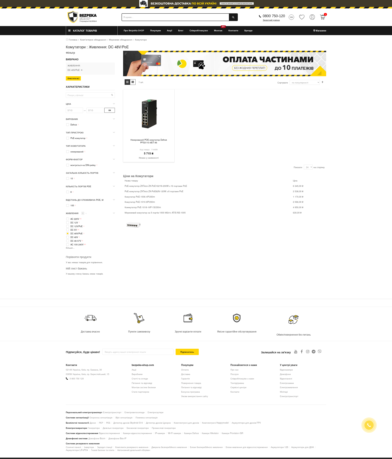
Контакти (234, 391)
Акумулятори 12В (279, 447)
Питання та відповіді (142, 382)
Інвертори (89, 447)
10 (71, 178)
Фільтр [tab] (70, 53)
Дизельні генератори (113, 427)
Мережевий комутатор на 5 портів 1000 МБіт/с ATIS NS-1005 (155, 212)
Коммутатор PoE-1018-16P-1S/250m (143, 207)
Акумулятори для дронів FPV (246, 422)
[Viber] (320, 351)
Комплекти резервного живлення (131, 447)
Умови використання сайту (194, 396)
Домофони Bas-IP (117, 438)
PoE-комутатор (77, 138)
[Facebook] (302, 351)
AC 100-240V (76, 244)
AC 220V (74, 218)
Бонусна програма (190, 391)
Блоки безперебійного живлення (206, 447)
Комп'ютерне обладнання (93, 39)
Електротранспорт (289, 396)
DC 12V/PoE (76, 226)
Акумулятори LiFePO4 (77, 449)
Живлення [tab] (76, 213)
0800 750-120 (274, 16)
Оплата (185, 369)
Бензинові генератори (138, 427)
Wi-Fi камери (174, 433)
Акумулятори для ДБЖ (302, 447)
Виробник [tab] (72, 119)
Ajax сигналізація (123, 417)
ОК (109, 110)
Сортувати (282, 82)
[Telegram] (314, 351)
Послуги (234, 374)
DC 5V (73, 229)
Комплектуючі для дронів (186, 422)
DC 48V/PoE (76, 233)
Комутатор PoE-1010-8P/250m (140, 201)
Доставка (185, 374)
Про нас (234, 369)
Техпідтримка (237, 382)
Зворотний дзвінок (271, 20)
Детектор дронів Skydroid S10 (128, 422)
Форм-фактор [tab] (74, 159)
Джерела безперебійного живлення (169, 447)
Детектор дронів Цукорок (158, 422)
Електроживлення (289, 387)
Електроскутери (155, 412)
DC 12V (74, 222)
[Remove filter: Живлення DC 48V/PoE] (81, 70)
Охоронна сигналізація (100, 417)
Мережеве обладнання (120, 39)
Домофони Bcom (96, 438)
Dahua (73, 124)
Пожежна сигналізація (147, 417)
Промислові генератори (164, 427)
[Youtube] (296, 351)
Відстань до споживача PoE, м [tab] (85, 199)
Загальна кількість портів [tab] (82, 172)
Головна (73, 39)
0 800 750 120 (77, 378)
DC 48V (74, 237)
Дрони (93, 422)
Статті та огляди (140, 378)
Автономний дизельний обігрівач (133, 449)
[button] (112, 94)
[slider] (196, 3)
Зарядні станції (104, 447)
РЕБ (108, 422)
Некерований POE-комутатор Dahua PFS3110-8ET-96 (148, 141)
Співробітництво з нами (242, 378)
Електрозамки (287, 382)
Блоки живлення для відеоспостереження (247, 447)
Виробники (137, 374)
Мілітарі (284, 391)
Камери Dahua (191, 433)
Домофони (285, 374)
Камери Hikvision (210, 433)
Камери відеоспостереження (137, 433)
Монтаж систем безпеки (144, 387)
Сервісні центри (238, 387)
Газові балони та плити (102, 449)
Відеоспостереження (109, 433)
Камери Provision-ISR (232, 433)
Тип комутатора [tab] (76, 145)
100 (72, 205)
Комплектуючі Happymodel (215, 422)
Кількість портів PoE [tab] (78, 186)
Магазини (321, 30)
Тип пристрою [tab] (74, 132)
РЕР (101, 422)
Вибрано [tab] (72, 59)
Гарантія (185, 378)
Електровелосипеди (134, 412)
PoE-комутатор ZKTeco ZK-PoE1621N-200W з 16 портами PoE (156, 185)
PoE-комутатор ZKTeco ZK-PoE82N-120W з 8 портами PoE (154, 191)
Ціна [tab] (68, 103)
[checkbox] (90, 125)
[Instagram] (308, 351)
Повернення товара (191, 382)
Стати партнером (140, 391)
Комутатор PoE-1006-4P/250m (140, 196)
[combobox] (179, 17)
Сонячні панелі (73, 447)
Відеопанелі (286, 378)
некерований (76, 151)
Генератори (94, 427)
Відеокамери (286, 369)
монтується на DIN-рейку (83, 165)
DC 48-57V (75, 240)
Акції (134, 369)
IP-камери (160, 433)
